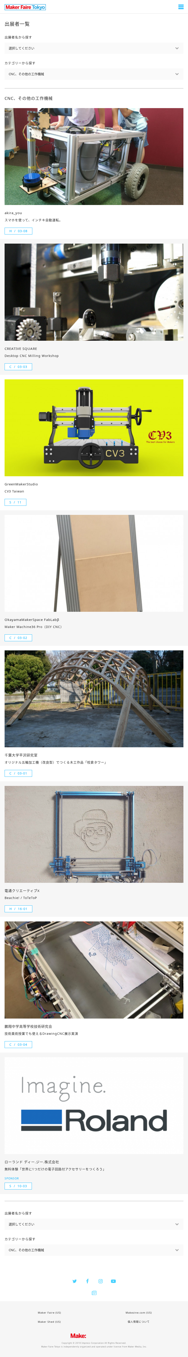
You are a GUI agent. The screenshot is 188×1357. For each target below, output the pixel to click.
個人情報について (139, 1321)
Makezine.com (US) (139, 1312)
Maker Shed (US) (49, 1321)
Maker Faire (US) (49, 1312)
